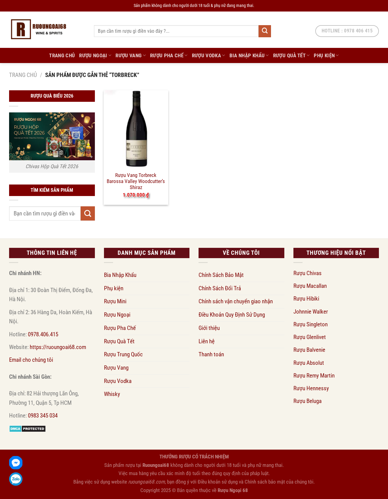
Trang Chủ (62, 55)
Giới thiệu (209, 327)
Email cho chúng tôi (31, 359)
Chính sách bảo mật (265, 482)
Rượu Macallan (310, 285)
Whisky (112, 394)
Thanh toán (211, 354)
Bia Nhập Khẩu (247, 55)
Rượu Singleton (310, 324)
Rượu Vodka (206, 55)
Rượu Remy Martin (314, 375)
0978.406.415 (43, 334)
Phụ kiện (324, 55)
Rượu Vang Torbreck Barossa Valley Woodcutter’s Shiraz (136, 178)
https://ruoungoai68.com (58, 347)
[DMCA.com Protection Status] (27, 428)
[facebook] (15, 462)
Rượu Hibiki (306, 298)
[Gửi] (265, 31)
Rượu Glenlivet (309, 337)
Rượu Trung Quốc (123, 354)
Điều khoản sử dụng (218, 482)
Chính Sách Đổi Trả (220, 288)
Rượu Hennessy (311, 388)
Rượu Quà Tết (289, 55)
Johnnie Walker (310, 311)
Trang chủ (23, 75)
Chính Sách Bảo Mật (221, 274)
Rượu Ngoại (93, 55)
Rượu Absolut (308, 362)
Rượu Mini (115, 301)
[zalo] (15, 479)
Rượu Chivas (307, 273)
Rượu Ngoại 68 (233, 490)
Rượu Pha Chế (166, 55)
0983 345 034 (43, 415)
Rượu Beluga (307, 401)
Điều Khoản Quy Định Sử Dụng (232, 314)
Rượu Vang (128, 55)
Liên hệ (207, 341)
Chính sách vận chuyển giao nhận (236, 301)
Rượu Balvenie (309, 349)
